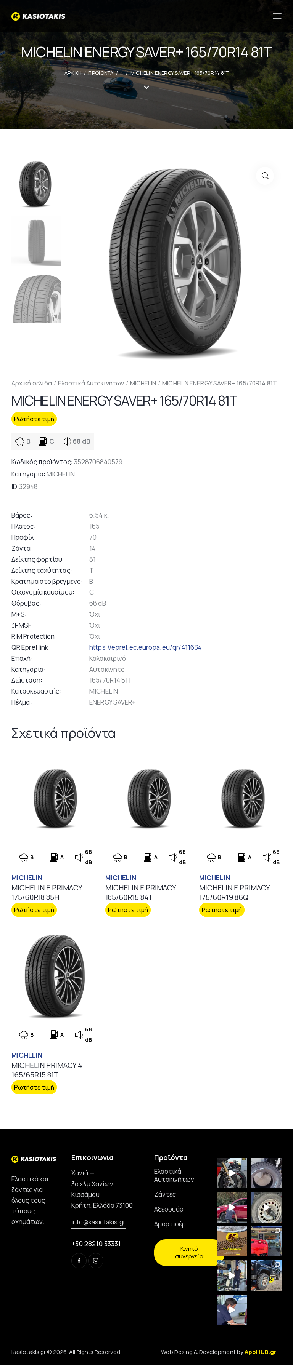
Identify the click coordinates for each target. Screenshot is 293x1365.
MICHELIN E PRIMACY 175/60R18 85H (46, 892)
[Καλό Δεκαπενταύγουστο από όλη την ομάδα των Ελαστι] (232, 1241)
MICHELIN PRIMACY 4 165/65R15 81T (46, 1070)
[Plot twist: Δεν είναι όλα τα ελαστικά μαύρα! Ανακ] (232, 1275)
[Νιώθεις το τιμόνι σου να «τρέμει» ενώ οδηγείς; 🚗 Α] (266, 1207)
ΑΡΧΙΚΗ (73, 72)
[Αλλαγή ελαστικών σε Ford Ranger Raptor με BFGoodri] (266, 1173)
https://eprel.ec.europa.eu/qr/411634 (145, 647)
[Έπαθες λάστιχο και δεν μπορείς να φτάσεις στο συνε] (232, 1207)
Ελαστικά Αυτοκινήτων (91, 383)
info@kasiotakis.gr (98, 1222)
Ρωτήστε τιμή (34, 419)
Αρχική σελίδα (31, 383)
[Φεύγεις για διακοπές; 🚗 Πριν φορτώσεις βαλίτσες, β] (232, 1310)
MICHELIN (143, 383)
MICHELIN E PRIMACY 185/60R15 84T (140, 892)
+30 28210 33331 (96, 1243)
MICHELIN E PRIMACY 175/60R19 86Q (234, 892)
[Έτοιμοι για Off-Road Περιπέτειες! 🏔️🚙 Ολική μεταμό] (266, 1275)
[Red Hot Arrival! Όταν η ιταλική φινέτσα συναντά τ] (266, 1241)
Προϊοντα (100, 72)
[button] (265, 176)
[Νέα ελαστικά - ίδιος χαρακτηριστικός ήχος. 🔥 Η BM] (232, 1173)
